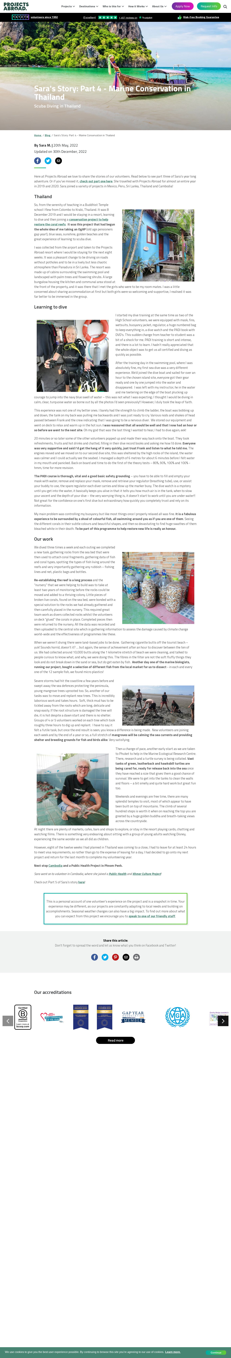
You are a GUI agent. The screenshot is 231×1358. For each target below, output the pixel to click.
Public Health (117, 873)
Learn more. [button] (173, 1352)
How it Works (136, 6)
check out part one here (96, 181)
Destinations (87, 6)
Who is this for (112, 6)
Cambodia (55, 865)
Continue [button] (216, 1352)
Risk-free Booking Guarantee (201, 17)
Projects (66, 6)
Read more (115, 1040)
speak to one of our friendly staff (152, 916)
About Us (157, 6)
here (81, 882)
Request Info (209, 6)
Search (225, 5)
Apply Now (183, 6)
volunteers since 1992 (44, 17)
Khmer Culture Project (147, 873)
